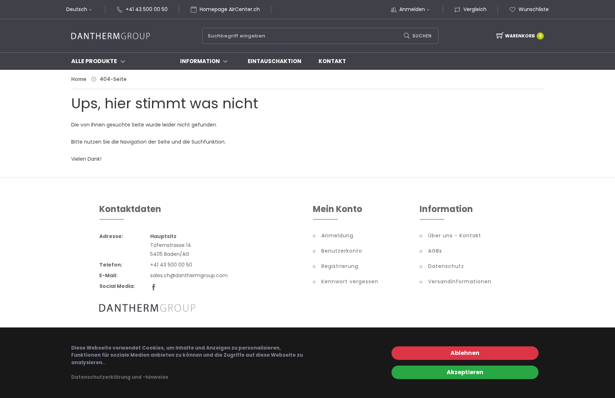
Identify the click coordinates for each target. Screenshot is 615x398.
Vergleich (475, 9)
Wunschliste (534, 9)
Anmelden (412, 9)
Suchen (422, 36)
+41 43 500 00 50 (147, 9)
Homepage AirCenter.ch (230, 9)
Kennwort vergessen (349, 281)
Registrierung (339, 266)
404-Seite (113, 79)
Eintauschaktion (274, 61)
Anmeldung (337, 235)
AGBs (435, 250)
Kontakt (332, 61)
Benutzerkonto (341, 250)
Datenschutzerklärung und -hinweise (119, 377)
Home (78, 79)
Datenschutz (446, 266)
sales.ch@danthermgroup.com (189, 275)
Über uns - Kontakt (454, 235)
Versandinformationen (460, 281)
